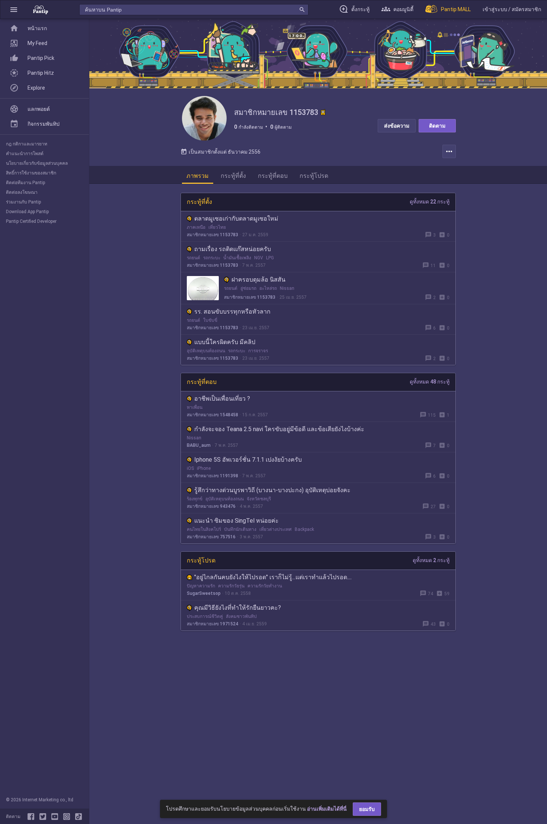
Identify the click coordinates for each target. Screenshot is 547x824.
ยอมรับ (367, 809)
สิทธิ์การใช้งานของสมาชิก (31, 173)
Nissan (287, 288)
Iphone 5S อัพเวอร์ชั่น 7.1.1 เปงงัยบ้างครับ (248, 459)
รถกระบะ (211, 257)
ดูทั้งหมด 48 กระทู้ (430, 381)
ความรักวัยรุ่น (231, 586)
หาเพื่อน (194, 407)
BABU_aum (199, 445)
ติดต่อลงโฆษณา (22, 192)
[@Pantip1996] (44, 816)
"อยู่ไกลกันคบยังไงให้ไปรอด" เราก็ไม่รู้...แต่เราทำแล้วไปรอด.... (273, 577)
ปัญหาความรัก (201, 586)
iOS (190, 468)
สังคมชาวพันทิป (241, 616)
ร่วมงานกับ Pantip (23, 202)
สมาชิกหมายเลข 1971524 (212, 623)
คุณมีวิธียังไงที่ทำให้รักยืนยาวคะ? (237, 607)
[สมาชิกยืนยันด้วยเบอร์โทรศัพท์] (323, 112)
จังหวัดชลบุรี (259, 498)
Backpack (304, 529)
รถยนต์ (193, 257)
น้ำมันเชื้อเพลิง (237, 257)
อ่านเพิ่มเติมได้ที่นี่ (327, 809)
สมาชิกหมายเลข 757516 (211, 536)
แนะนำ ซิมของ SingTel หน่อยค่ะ (236, 520)
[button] (13, 9)
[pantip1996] (56, 816)
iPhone (204, 468)
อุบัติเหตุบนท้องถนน (206, 350)
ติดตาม (437, 126)
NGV (258, 257)
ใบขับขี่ (210, 320)
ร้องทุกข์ (194, 498)
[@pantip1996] (78, 816)
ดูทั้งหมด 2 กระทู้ (431, 560)
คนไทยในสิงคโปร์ (204, 529)
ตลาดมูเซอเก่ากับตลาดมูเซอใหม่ (236, 218)
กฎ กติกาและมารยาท (26, 144)
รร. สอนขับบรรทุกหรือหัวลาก (232, 311)
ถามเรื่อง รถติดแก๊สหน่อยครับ (232, 249)
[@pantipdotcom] (68, 816)
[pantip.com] (40, 9)
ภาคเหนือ (196, 227)
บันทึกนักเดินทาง (240, 529)
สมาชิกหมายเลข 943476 (211, 506)
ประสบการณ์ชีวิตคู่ (205, 616)
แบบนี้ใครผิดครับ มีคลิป (224, 342)
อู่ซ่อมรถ (248, 288)
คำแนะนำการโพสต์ (25, 153)
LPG (270, 257)
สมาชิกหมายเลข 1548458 (212, 414)
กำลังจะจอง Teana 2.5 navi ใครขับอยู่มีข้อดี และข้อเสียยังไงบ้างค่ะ (279, 429)
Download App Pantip (27, 211)
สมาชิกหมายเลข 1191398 (212, 475)
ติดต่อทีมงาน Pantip (25, 182)
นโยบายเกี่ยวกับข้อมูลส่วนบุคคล (37, 163)
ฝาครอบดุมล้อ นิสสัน (258, 279)
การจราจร (258, 350)
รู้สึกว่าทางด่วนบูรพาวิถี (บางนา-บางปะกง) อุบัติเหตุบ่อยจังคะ (272, 490)
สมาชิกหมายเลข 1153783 (212, 234)
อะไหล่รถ (268, 288)
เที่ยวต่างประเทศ (275, 529)
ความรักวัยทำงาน (264, 586)
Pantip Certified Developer (31, 221)
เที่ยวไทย (217, 227)
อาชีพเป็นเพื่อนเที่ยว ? (222, 398)
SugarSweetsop (204, 593)
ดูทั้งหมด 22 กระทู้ (430, 201)
